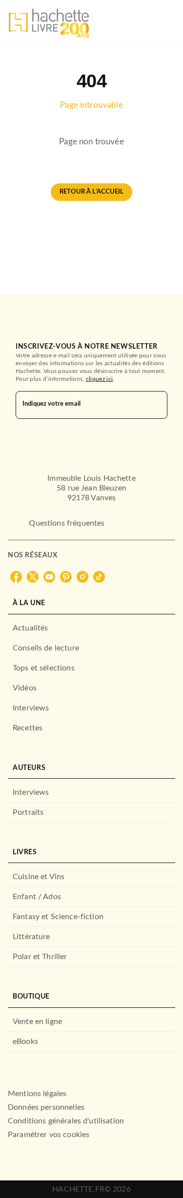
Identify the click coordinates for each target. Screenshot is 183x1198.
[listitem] (16, 577)
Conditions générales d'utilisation (66, 1121)
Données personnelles (46, 1107)
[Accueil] (49, 23)
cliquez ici (99, 379)
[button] (92, 192)
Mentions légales (37, 1094)
